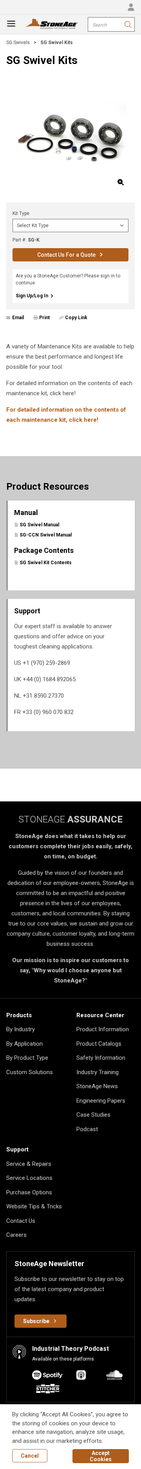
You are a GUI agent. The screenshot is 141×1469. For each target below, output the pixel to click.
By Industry (20, 1029)
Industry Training (97, 1072)
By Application (24, 1043)
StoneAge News (97, 1086)
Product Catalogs (98, 1043)
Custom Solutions (29, 1072)
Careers (16, 1234)
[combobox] (111, 24)
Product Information (102, 1029)
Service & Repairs (28, 1163)
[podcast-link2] (114, 1376)
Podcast (87, 1129)
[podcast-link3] (47, 1390)
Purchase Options (29, 1192)
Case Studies (93, 1114)
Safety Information (100, 1057)
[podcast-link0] (47, 1376)
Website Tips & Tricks (34, 1206)
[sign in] (131, 7)
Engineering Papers (100, 1100)
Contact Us (20, 1220)
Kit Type (21, 213)
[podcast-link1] (81, 1376)
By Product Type (27, 1057)
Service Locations (29, 1177)
